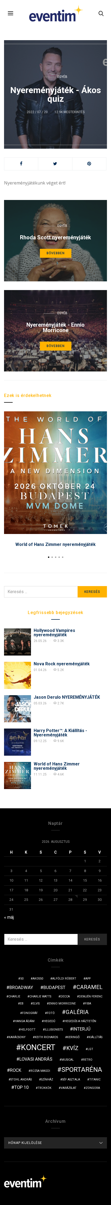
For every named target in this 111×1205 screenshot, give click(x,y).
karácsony (17, 1037)
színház (47, 1079)
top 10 (21, 1087)
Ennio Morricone (62, 1003)
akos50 (38, 978)
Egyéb (62, 77)
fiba (88, 1003)
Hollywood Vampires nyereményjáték (54, 632)
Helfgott (28, 1029)
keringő (73, 1037)
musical (67, 1059)
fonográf (30, 1013)
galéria (77, 1012)
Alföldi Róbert (64, 978)
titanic (94, 1079)
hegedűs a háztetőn (80, 1021)
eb (21, 1003)
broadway (21, 987)
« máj (9, 917)
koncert (38, 1047)
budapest (54, 987)
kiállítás (95, 1037)
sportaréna (81, 1069)
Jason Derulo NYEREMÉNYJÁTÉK (67, 697)
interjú (82, 1029)
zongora (93, 1088)
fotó (51, 1013)
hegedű (49, 1021)
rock (15, 1070)
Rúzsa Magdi (40, 1071)
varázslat (69, 1088)
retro (87, 1059)
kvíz (72, 1048)
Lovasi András (35, 1059)
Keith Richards (46, 1037)
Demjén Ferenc (90, 996)
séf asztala (71, 1079)
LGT (90, 1049)
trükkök (44, 1088)
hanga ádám (24, 1021)
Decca (65, 996)
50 (21, 978)
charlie (14, 996)
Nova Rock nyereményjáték (62, 663)
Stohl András (21, 1079)
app (88, 978)
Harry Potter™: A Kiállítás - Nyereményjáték (60, 732)
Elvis (36, 1003)
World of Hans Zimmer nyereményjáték (55, 544)
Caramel (90, 987)
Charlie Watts (40, 996)
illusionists (54, 1029)
